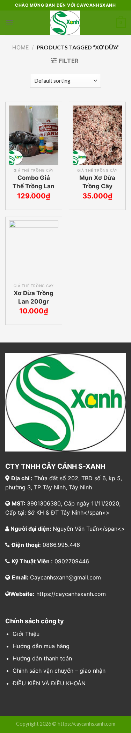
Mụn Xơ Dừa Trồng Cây (97, 182)
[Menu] (9, 22)
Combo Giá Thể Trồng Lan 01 (33, 186)
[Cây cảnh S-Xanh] (65, 23)
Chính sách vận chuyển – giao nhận (59, 670)
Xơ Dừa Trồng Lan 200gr (33, 297)
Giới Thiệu (26, 633)
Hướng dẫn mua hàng (41, 646)
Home (20, 47)
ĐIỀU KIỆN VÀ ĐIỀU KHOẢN (49, 683)
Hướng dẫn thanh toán (42, 658)
